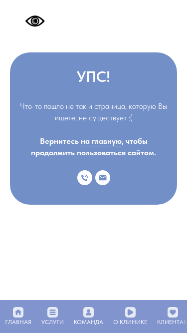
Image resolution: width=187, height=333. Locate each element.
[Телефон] (84, 177)
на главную (101, 141)
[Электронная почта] (102, 177)
